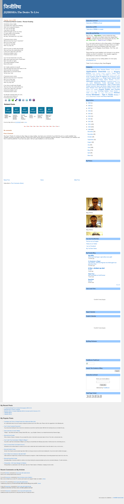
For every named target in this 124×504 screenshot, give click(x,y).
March (89, 155)
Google (100, 78)
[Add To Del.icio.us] (16, 100)
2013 (89, 119)
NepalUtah (91, 279)
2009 (89, 129)
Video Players (101, 92)
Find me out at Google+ (92, 241)
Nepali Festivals (111, 86)
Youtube (98, 96)
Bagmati (90, 281)
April (89, 153)
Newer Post (7, 180)
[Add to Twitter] (26, 100)
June (89, 147)
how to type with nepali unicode (23, 472)
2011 (89, 124)
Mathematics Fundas (100, 83)
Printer (92, 89)
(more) (43, 478)
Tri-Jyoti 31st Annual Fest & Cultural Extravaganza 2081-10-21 (18, 408)
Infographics (117, 79)
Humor (106, 79)
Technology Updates (103, 91)
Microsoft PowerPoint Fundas (10, 458)
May (89, 150)
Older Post (77, 180)
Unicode (92, 92)
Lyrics (25, 122)
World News (93, 96)
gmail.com (93, 60)
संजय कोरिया (91, 255)
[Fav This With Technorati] (12, 100)
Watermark (110, 92)
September (91, 139)
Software (88, 91)
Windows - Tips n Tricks (102, 95)
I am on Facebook (91, 246)
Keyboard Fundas (111, 81)
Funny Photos (95, 78)
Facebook (92, 76)
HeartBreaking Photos (97, 79)
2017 (89, 108)
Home (42, 180)
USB (95, 92)
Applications (117, 69)
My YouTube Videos (91, 248)
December (90, 131)
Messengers (111, 83)
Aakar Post (91, 274)
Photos (114, 87)
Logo (87, 83)
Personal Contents (107, 87)
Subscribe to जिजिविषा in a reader (94, 29)
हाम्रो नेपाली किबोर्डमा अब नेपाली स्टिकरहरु (96, 275)
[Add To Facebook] (30, 100)
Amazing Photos (105, 69)
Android (112, 69)
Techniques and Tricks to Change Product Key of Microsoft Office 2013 (20, 421)
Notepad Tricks (94, 87)
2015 (89, 113)
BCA (112, 71)
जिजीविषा (12, 6)
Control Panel (116, 73)
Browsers (88, 73)
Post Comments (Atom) (17, 183)
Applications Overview (96, 71)
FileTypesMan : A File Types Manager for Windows (15, 463)
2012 (89, 121)
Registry (101, 89)
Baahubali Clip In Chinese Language (12, 409)
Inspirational (97, 81)
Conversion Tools (90, 75)
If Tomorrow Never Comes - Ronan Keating (18, 21)
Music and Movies (102, 86)
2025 (89, 103)
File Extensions (111, 76)
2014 (89, 116)
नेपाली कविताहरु (104, 96)
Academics (88, 69)
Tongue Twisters (114, 91)
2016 (89, 111)
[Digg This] (19, 100)
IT (106, 81)
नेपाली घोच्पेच (110, 96)
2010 (89, 127)
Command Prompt (100, 73)
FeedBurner (106, 387)
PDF (100, 87)
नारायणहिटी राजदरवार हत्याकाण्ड (115, 497)
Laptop (118, 81)
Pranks (88, 89)
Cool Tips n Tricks (101, 75)
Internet (103, 81)
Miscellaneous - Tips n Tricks (106, 84)
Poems (118, 87)
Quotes (96, 89)
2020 (89, 105)
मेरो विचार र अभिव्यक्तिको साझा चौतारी (96, 268)
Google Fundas (107, 78)
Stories (95, 91)
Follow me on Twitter (91, 243)
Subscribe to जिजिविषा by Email (94, 23)
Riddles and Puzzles (112, 89)
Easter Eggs (117, 75)
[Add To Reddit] (23, 100)
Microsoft (117, 83)
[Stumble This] (9, 100)
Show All (118, 284)
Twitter (87, 92)
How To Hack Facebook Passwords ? (12, 426)
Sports (92, 91)
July (89, 145)
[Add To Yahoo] (33, 100)
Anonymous (8, 477)
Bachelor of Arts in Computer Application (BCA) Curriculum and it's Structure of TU (22, 411)
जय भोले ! (90, 269)
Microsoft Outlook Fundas (10, 449)
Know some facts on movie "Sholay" (12, 430)
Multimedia (93, 86)
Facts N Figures (101, 76)
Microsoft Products (91, 84)
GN (6, 481)
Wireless (88, 96)
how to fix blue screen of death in (25, 477)
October (90, 137)
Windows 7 (117, 94)
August (90, 142)
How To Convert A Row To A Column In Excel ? (14, 444)
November (90, 134)
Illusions (111, 79)
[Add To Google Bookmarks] (5, 100)
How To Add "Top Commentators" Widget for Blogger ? (16, 440)
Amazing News (96, 69)
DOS (107, 75)
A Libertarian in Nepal (94, 261)
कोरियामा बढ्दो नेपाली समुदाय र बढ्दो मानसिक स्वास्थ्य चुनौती (100, 257)
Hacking (114, 78)
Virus (106, 92)
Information (89, 81)
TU (119, 91)
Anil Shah (7, 472)
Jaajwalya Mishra (8, 412)
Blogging (117, 71)
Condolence (108, 73)
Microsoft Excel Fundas (9, 435)
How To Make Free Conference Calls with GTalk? (15, 453)
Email (87, 76)
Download (111, 75)
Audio (108, 71)
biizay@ (88, 60)
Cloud (93, 73)
